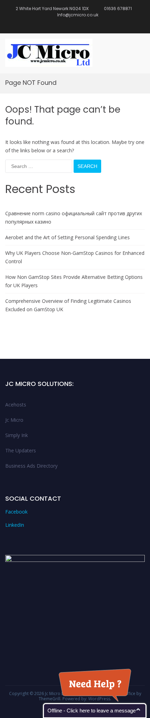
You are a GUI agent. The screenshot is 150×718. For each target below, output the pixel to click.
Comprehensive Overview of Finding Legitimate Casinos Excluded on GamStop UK (68, 305)
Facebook (16, 511)
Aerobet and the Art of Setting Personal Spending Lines (67, 237)
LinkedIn (14, 525)
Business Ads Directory (31, 465)
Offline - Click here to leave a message (91, 710)
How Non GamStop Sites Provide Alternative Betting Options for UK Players (74, 281)
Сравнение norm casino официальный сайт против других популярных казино (73, 217)
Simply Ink (16, 435)
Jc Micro (14, 420)
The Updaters (20, 450)
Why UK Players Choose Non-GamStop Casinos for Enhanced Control (74, 257)
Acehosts (15, 404)
